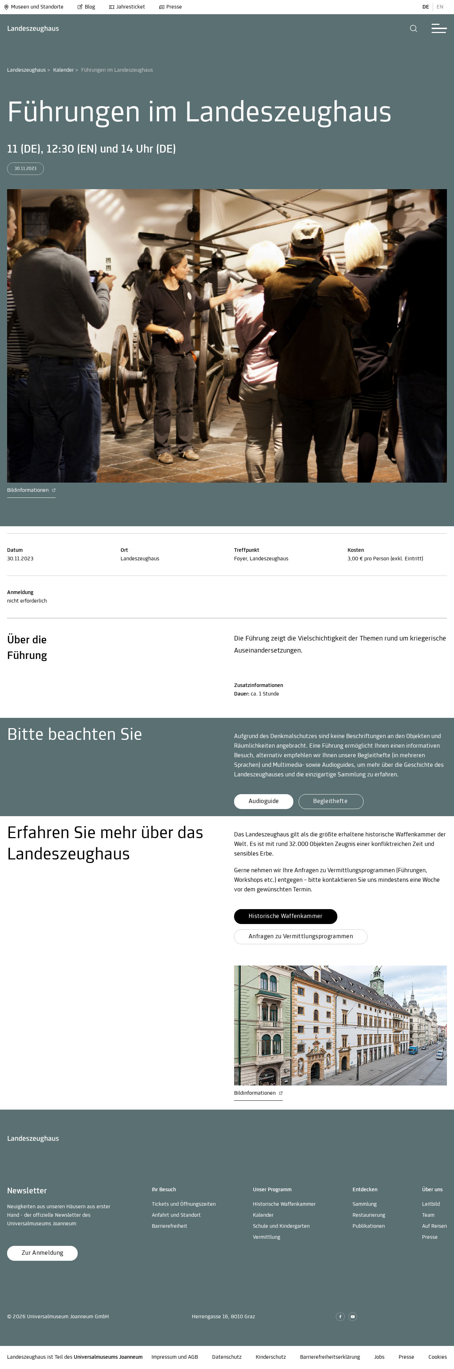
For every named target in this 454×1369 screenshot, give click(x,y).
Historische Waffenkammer (284, 1204)
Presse (174, 7)
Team (428, 1215)
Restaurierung (369, 1215)
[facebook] (340, 1316)
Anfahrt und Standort (176, 1215)
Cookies (437, 1357)
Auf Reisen (434, 1226)
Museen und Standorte (37, 7)
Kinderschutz (271, 1357)
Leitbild (431, 1204)
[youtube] (352, 1316)
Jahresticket (130, 7)
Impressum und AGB (174, 1357)
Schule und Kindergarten (281, 1226)
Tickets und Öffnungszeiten (184, 1204)
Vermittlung (266, 1237)
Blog (90, 7)
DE (425, 7)
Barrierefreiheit (169, 1226)
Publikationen (369, 1226)
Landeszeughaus (26, 70)
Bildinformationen (28, 490)
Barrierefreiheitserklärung (330, 1357)
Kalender (63, 70)
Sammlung (365, 1204)
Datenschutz (227, 1357)
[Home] (33, 28)
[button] (413, 28)
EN (440, 7)
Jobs (379, 1357)
